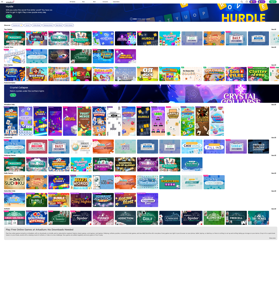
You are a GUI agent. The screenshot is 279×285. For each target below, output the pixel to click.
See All (273, 29)
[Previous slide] (6, 38)
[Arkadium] (10, 2)
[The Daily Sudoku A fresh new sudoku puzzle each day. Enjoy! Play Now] (14, 182)
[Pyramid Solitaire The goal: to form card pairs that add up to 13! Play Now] (103, 218)
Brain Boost (59, 25)
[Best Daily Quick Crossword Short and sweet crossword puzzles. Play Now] (81, 147)
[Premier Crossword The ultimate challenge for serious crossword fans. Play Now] (258, 147)
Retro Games (69, 25)
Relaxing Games (48, 25)
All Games (72, 1)
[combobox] (242, 1)
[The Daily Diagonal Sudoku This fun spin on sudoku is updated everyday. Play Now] (103, 182)
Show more (272, 238)
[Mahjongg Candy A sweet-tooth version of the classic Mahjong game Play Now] (81, 164)
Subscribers (116, 1)
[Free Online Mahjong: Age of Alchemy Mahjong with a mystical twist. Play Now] (125, 164)
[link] (253, 1)
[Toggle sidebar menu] (2, 2)
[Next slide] (276, 38)
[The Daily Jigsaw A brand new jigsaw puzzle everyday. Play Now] (36, 182)
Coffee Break (36, 25)
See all (27, 25)
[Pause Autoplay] (131, 19)
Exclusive (105, 1)
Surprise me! (16, 25)
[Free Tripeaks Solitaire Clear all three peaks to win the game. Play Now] (258, 218)
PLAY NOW (46, 16)
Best (94, 1)
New (83, 1)
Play (13, 95)
